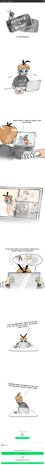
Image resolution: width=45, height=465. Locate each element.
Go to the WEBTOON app (22, 463)
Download (22, 453)
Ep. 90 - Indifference (8, 1)
